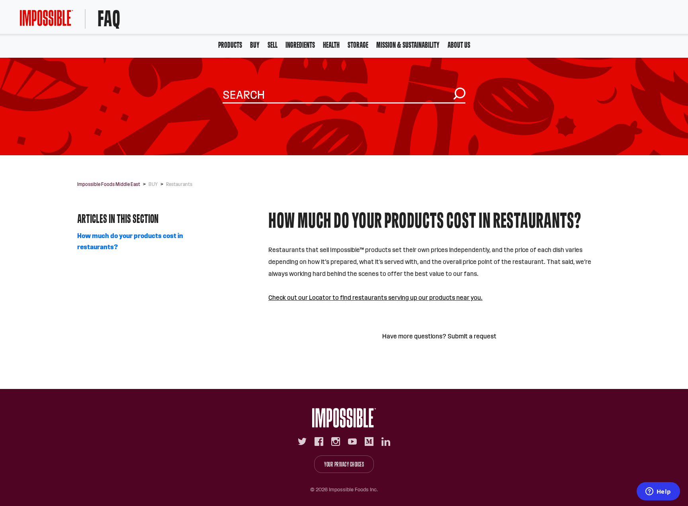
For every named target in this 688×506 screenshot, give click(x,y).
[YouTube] (352, 441)
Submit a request (472, 336)
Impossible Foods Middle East (108, 184)
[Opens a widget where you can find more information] (658, 492)
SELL (273, 45)
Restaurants (179, 184)
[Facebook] (319, 441)
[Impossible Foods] (344, 417)
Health (331, 45)
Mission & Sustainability (408, 45)
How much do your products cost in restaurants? (130, 241)
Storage (358, 45)
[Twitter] (302, 441)
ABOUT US (459, 45)
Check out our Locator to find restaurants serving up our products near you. (375, 297)
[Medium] (369, 441)
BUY (255, 45)
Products (230, 45)
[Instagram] (335, 441)
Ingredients (300, 45)
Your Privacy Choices (344, 464)
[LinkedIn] (385, 441)
